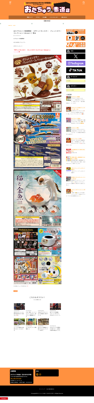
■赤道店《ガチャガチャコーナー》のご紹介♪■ (78, 178)
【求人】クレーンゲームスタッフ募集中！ (78, 169)
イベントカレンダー (54, 17)
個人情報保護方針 (50, 389)
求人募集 (44, 17)
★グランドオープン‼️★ (76, 138)
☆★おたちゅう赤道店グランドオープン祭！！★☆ (78, 108)
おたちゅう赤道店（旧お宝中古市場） (46, 393)
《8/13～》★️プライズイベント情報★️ (78, 190)
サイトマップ (42, 389)
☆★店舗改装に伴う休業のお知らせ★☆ (78, 150)
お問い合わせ (64, 17)
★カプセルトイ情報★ (76, 118)
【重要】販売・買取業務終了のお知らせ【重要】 (78, 158)
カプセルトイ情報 (75, 127)
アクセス (38, 17)
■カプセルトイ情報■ (75, 96)
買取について (30, 17)
